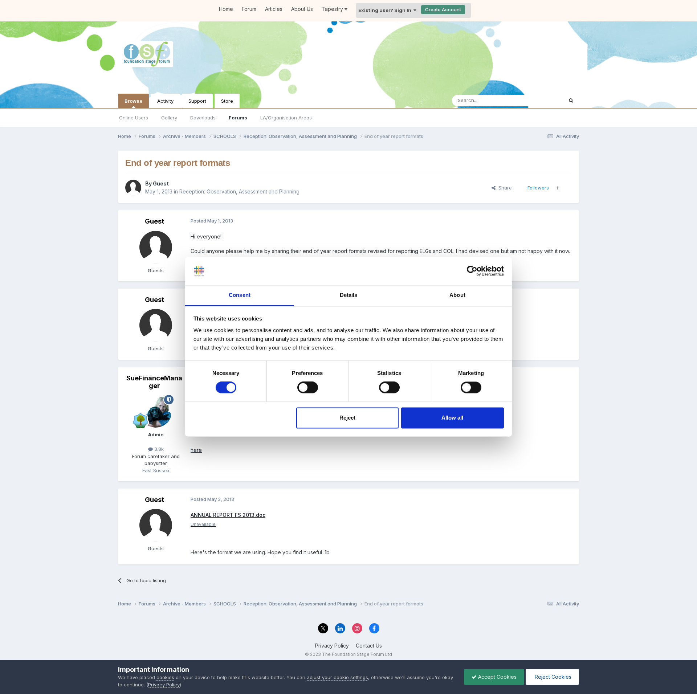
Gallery (169, 118)
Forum (249, 9)
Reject (347, 418)
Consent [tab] (239, 295)
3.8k (158, 449)
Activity (165, 101)
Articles (273, 9)
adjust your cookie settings (337, 677)
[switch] (307, 387)
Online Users (133, 118)
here (196, 450)
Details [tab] (349, 295)
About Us (302, 9)
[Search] (571, 100)
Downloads (203, 118)
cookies (165, 677)
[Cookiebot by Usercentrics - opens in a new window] (472, 271)
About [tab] (457, 295)
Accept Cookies (497, 677)
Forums (238, 118)
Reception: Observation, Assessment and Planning (239, 191)
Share (504, 188)
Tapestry (333, 9)
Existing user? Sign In (385, 10)
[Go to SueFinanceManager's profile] (155, 411)
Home (226, 9)
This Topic (541, 100)
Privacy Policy (332, 645)
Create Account (443, 9)
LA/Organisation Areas (286, 118)
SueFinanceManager (154, 382)
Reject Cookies (552, 677)
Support (197, 101)
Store (227, 101)
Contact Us (369, 645)
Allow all (452, 418)
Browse (133, 101)
